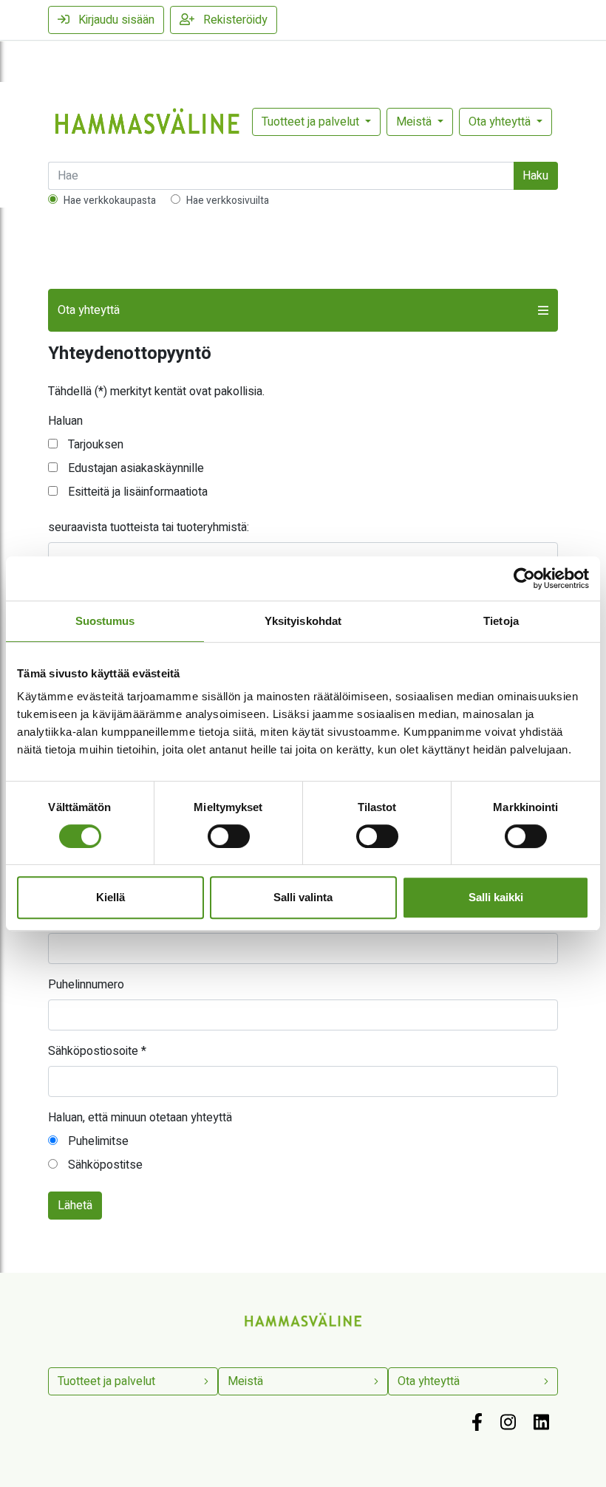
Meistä (415, 122)
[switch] (229, 836)
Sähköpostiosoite (97, 1051)
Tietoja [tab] (501, 621)
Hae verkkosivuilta (227, 200)
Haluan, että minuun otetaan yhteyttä (140, 1118)
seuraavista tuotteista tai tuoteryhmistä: (148, 527)
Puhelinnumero (86, 985)
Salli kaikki (496, 897)
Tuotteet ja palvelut (312, 122)
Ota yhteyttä (501, 122)
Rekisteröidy (234, 20)
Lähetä (75, 1205)
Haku (535, 176)
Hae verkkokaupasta (110, 200)
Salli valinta (303, 897)
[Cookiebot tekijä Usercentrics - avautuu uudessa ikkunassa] (524, 578)
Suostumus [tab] (105, 621)
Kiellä (110, 897)
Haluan (65, 421)
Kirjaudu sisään (114, 20)
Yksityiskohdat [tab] (303, 621)
